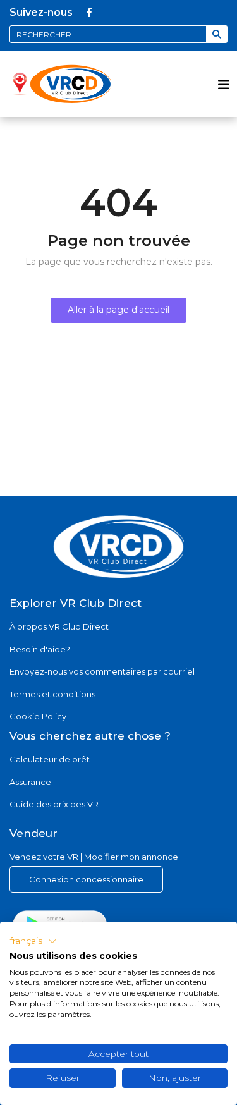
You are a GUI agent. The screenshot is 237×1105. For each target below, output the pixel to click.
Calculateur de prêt (49, 759)
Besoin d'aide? (39, 649)
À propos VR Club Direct (59, 626)
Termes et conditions (52, 694)
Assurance (30, 782)
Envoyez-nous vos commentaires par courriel (102, 671)
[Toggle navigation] (223, 84)
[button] (33, 941)
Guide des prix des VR (54, 804)
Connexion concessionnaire (86, 879)
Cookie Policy (37, 716)
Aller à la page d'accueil (118, 309)
